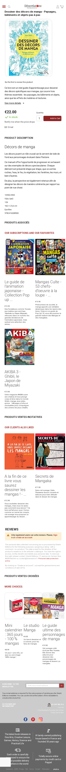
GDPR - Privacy (19, 769)
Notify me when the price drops (20, 122)
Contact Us (9, 769)
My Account (57, 6)
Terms (31, 769)
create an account (24, 537)
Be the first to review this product (19, 82)
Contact (37, 769)
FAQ (26, 769)
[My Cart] (62, 8)
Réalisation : (46, 769)
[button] (46, 72)
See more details (13, 103)
